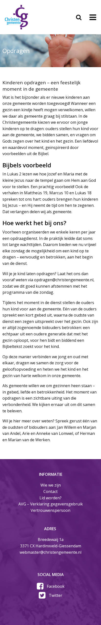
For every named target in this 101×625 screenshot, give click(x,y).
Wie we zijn (50, 485)
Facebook (55, 586)
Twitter (55, 595)
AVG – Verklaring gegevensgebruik (50, 504)
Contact (50, 491)
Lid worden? (50, 498)
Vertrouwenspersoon (50, 510)
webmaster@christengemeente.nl (50, 552)
